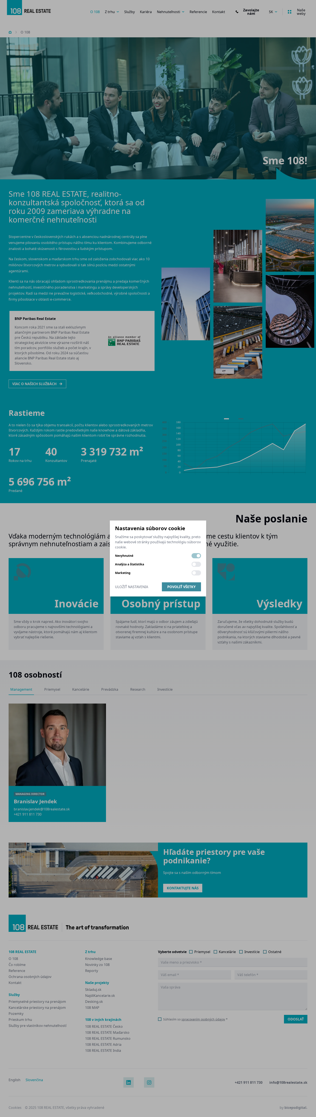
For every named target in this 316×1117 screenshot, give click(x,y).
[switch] (196, 555)
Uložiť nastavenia (131, 586)
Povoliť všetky (181, 586)
